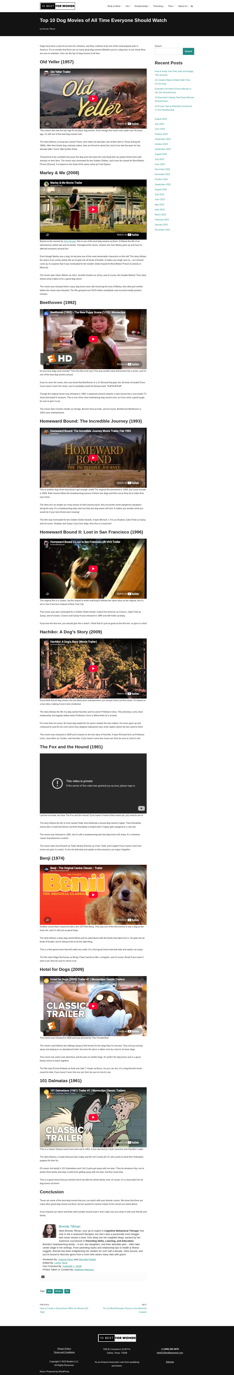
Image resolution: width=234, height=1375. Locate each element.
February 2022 (162, 219)
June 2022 (160, 199)
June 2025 (160, 129)
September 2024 (163, 139)
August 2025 (161, 119)
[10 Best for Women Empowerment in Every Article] (57, 6)
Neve (42, 1371)
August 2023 (161, 154)
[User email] (43, 1277)
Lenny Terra (60, 1263)
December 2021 (162, 230)
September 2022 (163, 184)
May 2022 (159, 204)
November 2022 (162, 174)
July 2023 (159, 159)
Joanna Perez (65, 1259)
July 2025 (159, 124)
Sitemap (170, 1362)
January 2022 (161, 224)
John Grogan (70, 241)
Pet (67, 1291)
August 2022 (161, 189)
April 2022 (160, 209)
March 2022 (160, 214)
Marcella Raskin (87, 1259)
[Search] (192, 6)
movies (58, 1291)
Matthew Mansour (84, 1269)
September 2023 (163, 149)
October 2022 (161, 179)
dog (49, 1291)
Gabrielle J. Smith (72, 1266)
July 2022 (159, 194)
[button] (121, 6)
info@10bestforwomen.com (170, 1353)
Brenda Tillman (48, 29)
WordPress (64, 1371)
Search (158, 46)
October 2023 (161, 144)
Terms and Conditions (64, 1352)
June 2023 (160, 164)
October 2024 (161, 134)
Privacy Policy (64, 1349)
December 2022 (162, 169)
